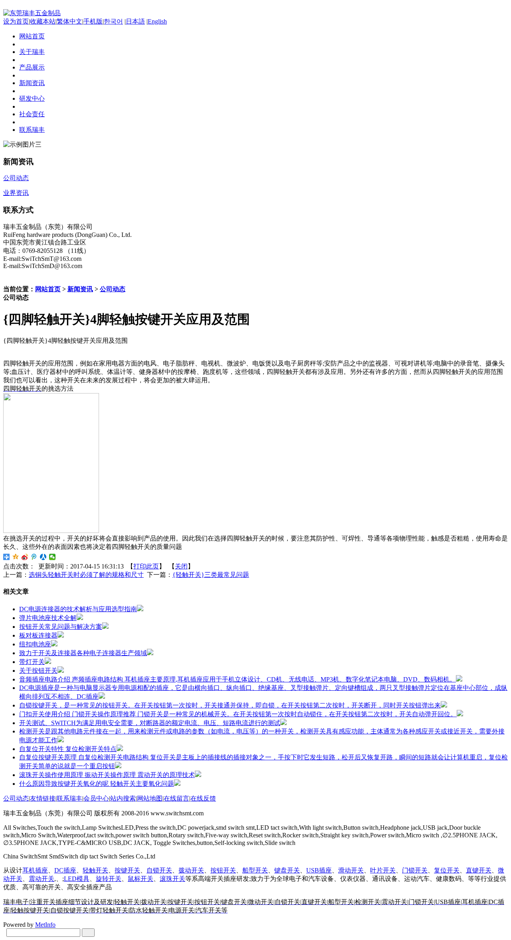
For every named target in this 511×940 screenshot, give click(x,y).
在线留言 (176, 798)
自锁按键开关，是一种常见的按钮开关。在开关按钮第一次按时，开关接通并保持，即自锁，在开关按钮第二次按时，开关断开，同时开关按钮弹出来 (230, 705)
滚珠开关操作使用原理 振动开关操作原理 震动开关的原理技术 (107, 774)
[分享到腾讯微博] (34, 557)
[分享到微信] (52, 557)
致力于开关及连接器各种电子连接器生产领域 (83, 653)
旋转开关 (108, 878)
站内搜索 (123, 798)
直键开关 (478, 870)
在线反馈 (203, 798)
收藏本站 (42, 21)
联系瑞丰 (69, 798)
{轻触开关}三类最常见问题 (210, 574)
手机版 (93, 21)
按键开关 (127, 870)
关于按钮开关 (38, 670)
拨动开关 (191, 870)
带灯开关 (32, 661)
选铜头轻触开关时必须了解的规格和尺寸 (86, 574)
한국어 (113, 21)
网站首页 (48, 289)
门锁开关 (415, 870)
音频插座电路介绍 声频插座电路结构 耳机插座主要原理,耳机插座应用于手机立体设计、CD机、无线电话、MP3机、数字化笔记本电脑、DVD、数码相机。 (237, 679)
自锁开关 (159, 870)
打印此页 (146, 566)
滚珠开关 (172, 878)
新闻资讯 (80, 289)
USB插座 (319, 870)
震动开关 (41, 878)
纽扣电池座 (35, 644)
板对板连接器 (38, 635)
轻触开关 (95, 870)
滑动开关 (351, 870)
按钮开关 (223, 870)
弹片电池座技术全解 (48, 617)
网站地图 (149, 798)
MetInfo (45, 924)
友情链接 (42, 798)
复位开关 (447, 870)
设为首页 (16, 21)
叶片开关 (383, 870)
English (157, 21)
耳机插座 (35, 870)
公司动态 (112, 289)
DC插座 (65, 870)
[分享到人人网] (43, 557)
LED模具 (76, 878)
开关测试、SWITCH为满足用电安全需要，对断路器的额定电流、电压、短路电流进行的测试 (149, 722)
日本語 (135, 21)
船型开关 (255, 870)
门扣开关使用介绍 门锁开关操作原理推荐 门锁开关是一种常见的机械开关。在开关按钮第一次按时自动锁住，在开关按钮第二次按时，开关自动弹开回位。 (238, 714)
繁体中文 (69, 21)
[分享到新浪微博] (25, 557)
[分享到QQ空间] (15, 557)
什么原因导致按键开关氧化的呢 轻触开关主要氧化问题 (96, 783)
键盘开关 (287, 870)
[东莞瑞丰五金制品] (32, 13)
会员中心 (96, 798)
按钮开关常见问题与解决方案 (60, 626)
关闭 (181, 566)
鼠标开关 (140, 878)
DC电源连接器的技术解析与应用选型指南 (78, 609)
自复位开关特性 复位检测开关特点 (68, 748)
